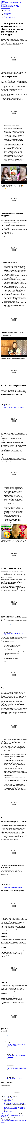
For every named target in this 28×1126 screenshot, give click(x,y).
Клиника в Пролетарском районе (10, 1114)
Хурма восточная (8, 1100)
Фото (5, 11)
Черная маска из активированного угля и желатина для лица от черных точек (17, 1067)
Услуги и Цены (7, 10)
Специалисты (7, 13)
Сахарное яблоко (8, 1111)
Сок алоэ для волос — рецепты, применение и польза (15, 1079)
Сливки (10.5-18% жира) (10, 1098)
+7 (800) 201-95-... (9, 5)
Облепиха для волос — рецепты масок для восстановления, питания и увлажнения (14, 886)
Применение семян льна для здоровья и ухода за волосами (16, 1045)
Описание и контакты (9, 17)
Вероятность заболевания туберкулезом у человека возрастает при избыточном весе (14, 1108)
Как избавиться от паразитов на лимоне (14, 1103)
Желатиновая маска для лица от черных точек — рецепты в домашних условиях (14, 406)
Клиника (3, 1)
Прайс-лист (6, 16)
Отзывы (6, 14)
